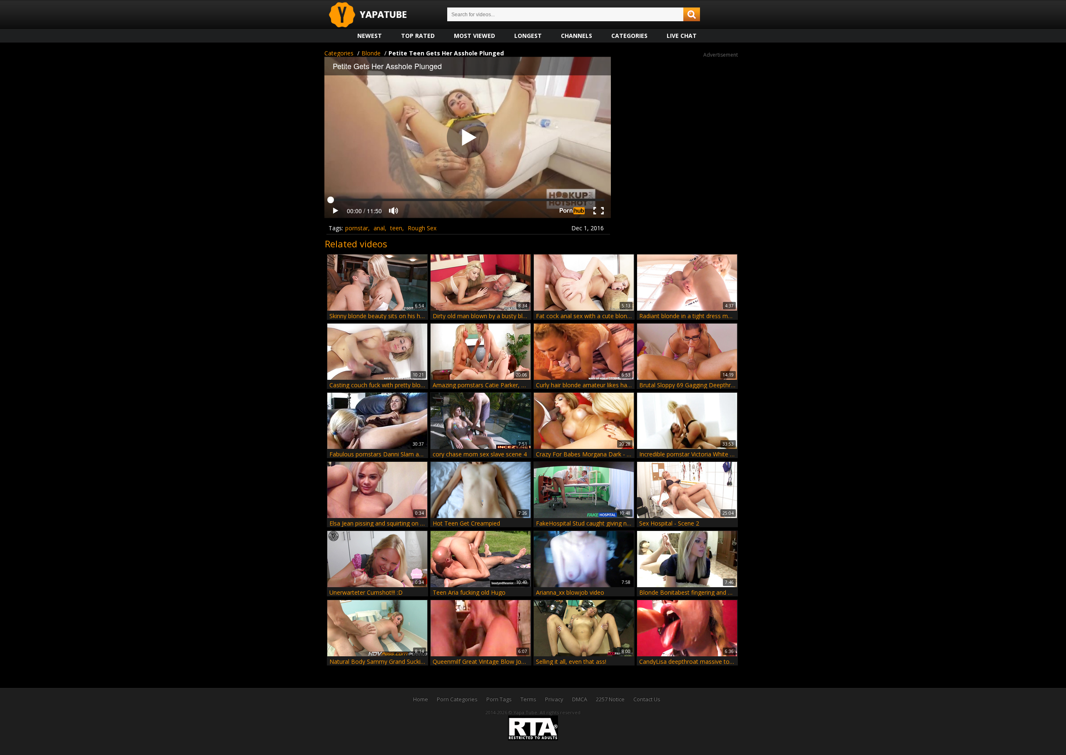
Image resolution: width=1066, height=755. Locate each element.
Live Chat (682, 36)
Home (420, 699)
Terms (528, 699)
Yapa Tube (374, 15)
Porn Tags (499, 699)
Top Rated (418, 36)
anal (379, 228)
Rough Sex (422, 228)
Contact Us (646, 699)
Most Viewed (474, 36)
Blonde (371, 53)
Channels (576, 36)
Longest (528, 36)
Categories (629, 36)
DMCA (579, 699)
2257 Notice (610, 699)
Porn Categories (457, 699)
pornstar (356, 228)
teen (396, 228)
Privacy (554, 699)
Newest (369, 36)
